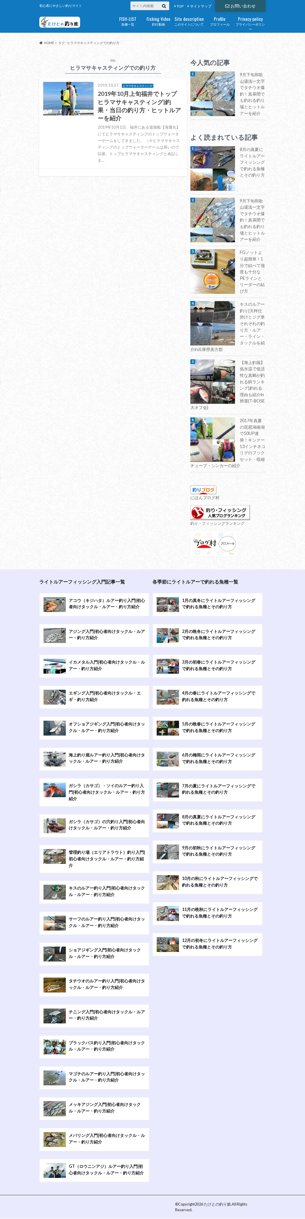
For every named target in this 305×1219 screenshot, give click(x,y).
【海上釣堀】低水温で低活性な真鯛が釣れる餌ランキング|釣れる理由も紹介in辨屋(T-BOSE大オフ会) (227, 385)
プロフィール (220, 20)
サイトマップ (200, 6)
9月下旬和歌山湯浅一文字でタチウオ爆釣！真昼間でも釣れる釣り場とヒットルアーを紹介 (252, 94)
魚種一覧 (127, 20)
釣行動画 (158, 20)
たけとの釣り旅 (217, 1204)
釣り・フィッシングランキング (217, 523)
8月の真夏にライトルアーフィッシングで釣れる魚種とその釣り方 (252, 162)
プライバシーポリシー (250, 23)
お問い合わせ (243, 5)
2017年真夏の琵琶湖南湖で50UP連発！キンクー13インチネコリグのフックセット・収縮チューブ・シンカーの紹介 (227, 443)
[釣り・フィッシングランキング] (220, 516)
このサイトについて (189, 20)
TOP (180, 6)
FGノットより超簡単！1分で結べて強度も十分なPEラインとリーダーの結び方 (252, 272)
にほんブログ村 (205, 497)
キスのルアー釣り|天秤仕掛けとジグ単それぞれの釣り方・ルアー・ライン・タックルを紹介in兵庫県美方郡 (227, 327)
